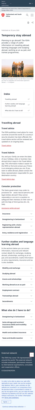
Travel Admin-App (8, 179)
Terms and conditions (11, 397)
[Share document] (32, 22)
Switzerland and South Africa (13, 15)
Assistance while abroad (11, 208)
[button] (32, 355)
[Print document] (28, 22)
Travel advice (6, 145)
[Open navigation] (32, 15)
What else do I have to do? (14, 110)
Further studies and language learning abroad (15, 105)
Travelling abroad (11, 99)
